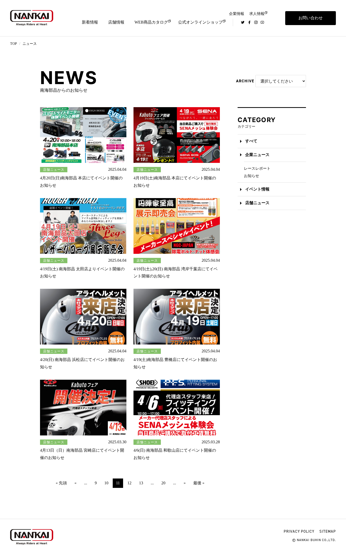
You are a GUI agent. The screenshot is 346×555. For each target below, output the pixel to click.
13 (141, 483)
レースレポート (257, 168)
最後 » (198, 483)
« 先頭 (61, 483)
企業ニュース (257, 154)
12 (129, 483)
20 (163, 483)
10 (106, 483)
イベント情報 (257, 189)
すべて (251, 141)
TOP (13, 44)
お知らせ (251, 176)
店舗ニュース (257, 203)
